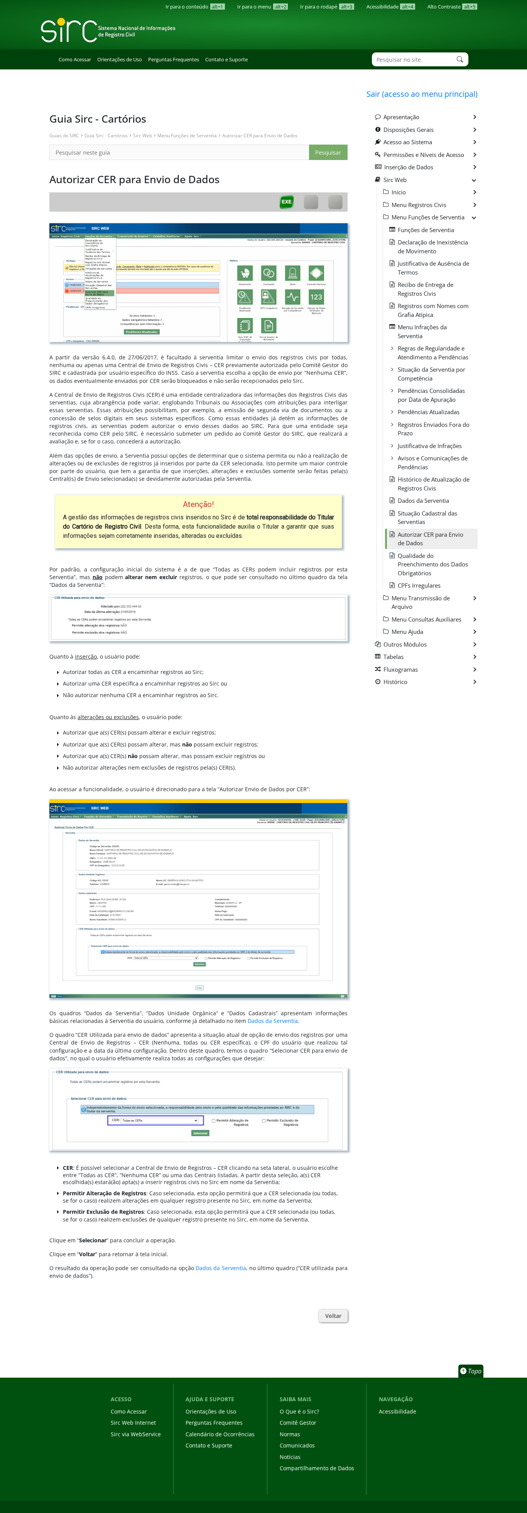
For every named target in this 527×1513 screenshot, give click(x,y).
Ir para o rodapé (326, 6)
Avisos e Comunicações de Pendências (433, 462)
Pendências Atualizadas (428, 412)
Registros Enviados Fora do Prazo (434, 429)
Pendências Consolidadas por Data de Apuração (431, 395)
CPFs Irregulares (419, 585)
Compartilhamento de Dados (317, 1468)
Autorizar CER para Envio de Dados (259, 135)
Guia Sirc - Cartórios (106, 135)
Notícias (290, 1457)
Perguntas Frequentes (173, 59)
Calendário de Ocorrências (220, 1434)
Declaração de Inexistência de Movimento (433, 246)
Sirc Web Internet (133, 1422)
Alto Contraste (451, 6)
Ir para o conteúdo (194, 6)
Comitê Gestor (298, 1422)
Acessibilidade (390, 6)
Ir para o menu (261, 6)
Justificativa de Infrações (430, 446)
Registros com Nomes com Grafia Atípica (433, 310)
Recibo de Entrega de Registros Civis (425, 289)
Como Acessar (75, 59)
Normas (290, 1434)
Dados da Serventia (273, 1021)
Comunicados (297, 1445)
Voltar (333, 1316)
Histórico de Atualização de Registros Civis (434, 483)
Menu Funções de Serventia (187, 135)
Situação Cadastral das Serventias (427, 517)
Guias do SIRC (64, 135)
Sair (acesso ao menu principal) (422, 94)
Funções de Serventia (426, 230)
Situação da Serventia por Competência (431, 374)
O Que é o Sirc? (299, 1411)
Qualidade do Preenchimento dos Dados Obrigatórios (433, 564)
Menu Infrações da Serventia (422, 331)
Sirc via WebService (136, 1434)
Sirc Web (142, 135)
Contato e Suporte (226, 59)
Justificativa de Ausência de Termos (433, 267)
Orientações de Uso (119, 59)
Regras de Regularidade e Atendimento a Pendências (433, 352)
